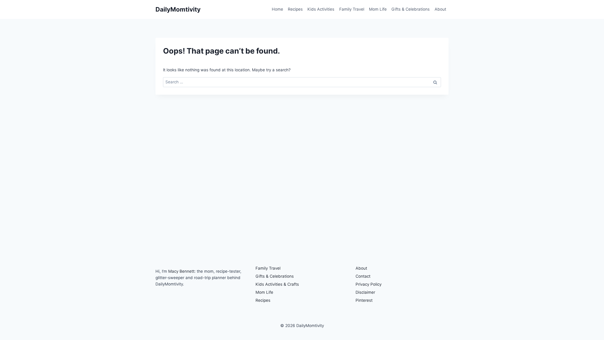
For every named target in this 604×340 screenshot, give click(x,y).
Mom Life (378, 9)
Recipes (295, 9)
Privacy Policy (369, 284)
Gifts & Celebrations (410, 9)
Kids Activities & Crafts (277, 284)
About (440, 9)
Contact (363, 276)
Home (277, 9)
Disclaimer (365, 292)
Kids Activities (320, 9)
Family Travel (351, 9)
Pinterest (364, 300)
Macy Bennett (181, 271)
